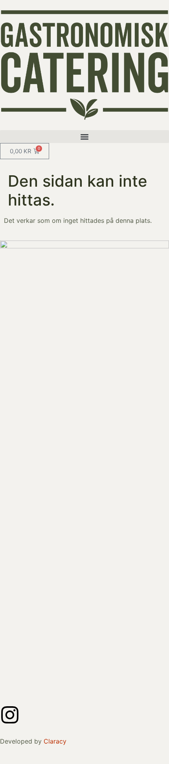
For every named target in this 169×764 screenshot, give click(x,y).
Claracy (55, 741)
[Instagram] (10, 715)
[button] (84, 136)
